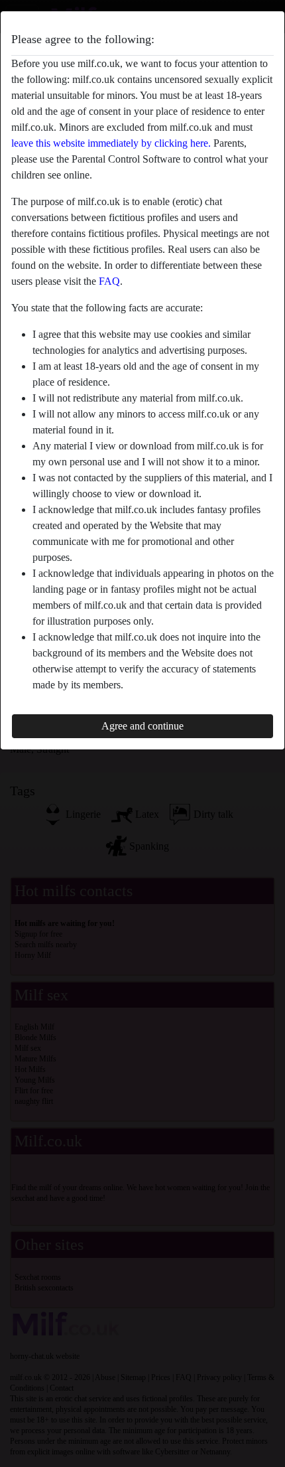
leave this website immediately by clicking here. (111, 143)
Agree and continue (142, 726)
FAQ (109, 281)
